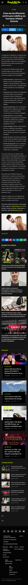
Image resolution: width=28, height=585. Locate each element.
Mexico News (8, 561)
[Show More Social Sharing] (25, 29)
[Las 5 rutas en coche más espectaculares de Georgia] (14, 388)
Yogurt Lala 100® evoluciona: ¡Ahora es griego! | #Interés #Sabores (18, 508)
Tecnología (6, 536)
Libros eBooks (13, 572)
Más (10, 566)
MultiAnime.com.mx (16, 210)
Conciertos (6, 550)
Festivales (6, 557)
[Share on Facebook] (5, 29)
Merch (11, 547)
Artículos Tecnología (9, 539)
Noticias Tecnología (9, 537)
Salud (16, 547)
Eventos (5, 549)
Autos (21, 536)
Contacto (12, 574)
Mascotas (18, 560)
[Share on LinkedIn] (19, 29)
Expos (4, 554)
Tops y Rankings (19, 549)
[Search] (26, 2)
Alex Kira (8, 25)
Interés (14, 9)
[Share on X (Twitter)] (12, 29)
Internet (6, 541)
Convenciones (7, 552)
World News (8, 563)
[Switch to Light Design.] (23, 2)
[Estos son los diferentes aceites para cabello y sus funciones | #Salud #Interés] (14, 50)
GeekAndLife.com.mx (17, 206)
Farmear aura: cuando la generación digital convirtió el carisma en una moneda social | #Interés (13, 267)
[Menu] (2, 2)
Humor (11, 567)
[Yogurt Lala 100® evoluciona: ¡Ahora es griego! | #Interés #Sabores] (5, 509)
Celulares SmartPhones (10, 544)
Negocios (5, 547)
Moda (10, 570)
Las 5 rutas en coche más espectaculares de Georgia (13, 397)
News (6, 560)
